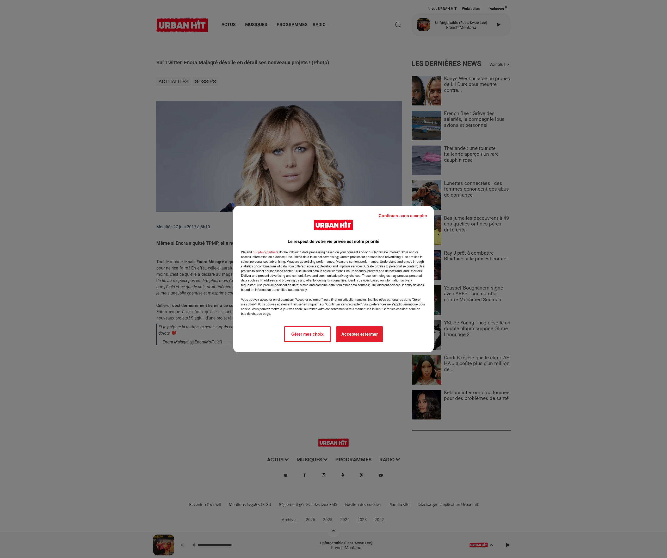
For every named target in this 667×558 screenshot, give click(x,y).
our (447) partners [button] (265, 252)
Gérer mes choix (307, 334)
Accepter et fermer (359, 334)
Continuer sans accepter (403, 215)
